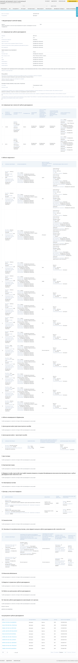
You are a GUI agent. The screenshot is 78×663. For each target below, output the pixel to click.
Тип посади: (23, 8)
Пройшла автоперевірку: (71, 8)
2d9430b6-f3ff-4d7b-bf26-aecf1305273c (9, 639)
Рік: (9, 8)
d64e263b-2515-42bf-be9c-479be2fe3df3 (9, 645)
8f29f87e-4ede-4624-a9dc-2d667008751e (9, 642)
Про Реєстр (47, 1)
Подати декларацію (72, 1)
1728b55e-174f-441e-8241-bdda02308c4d (9, 648)
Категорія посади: (31, 8)
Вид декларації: (4, 8)
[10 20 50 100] (5, 652)
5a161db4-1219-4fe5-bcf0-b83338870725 (9, 622)
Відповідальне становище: (59, 8)
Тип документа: (15, 8)
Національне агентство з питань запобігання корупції (68, 660)
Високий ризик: (49, 8)
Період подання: (40, 8)
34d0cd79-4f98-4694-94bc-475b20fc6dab (9, 625)
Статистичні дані (62, 1)
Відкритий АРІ (54, 1)
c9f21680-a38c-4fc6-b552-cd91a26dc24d (9, 636)
